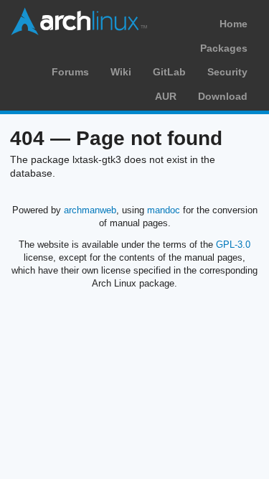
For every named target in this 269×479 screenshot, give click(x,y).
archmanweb (90, 210)
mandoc (163, 210)
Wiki (120, 72)
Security (227, 72)
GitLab (169, 72)
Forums (70, 72)
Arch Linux (79, 21)
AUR (165, 96)
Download (222, 96)
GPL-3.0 (233, 244)
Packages (223, 48)
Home (233, 23)
